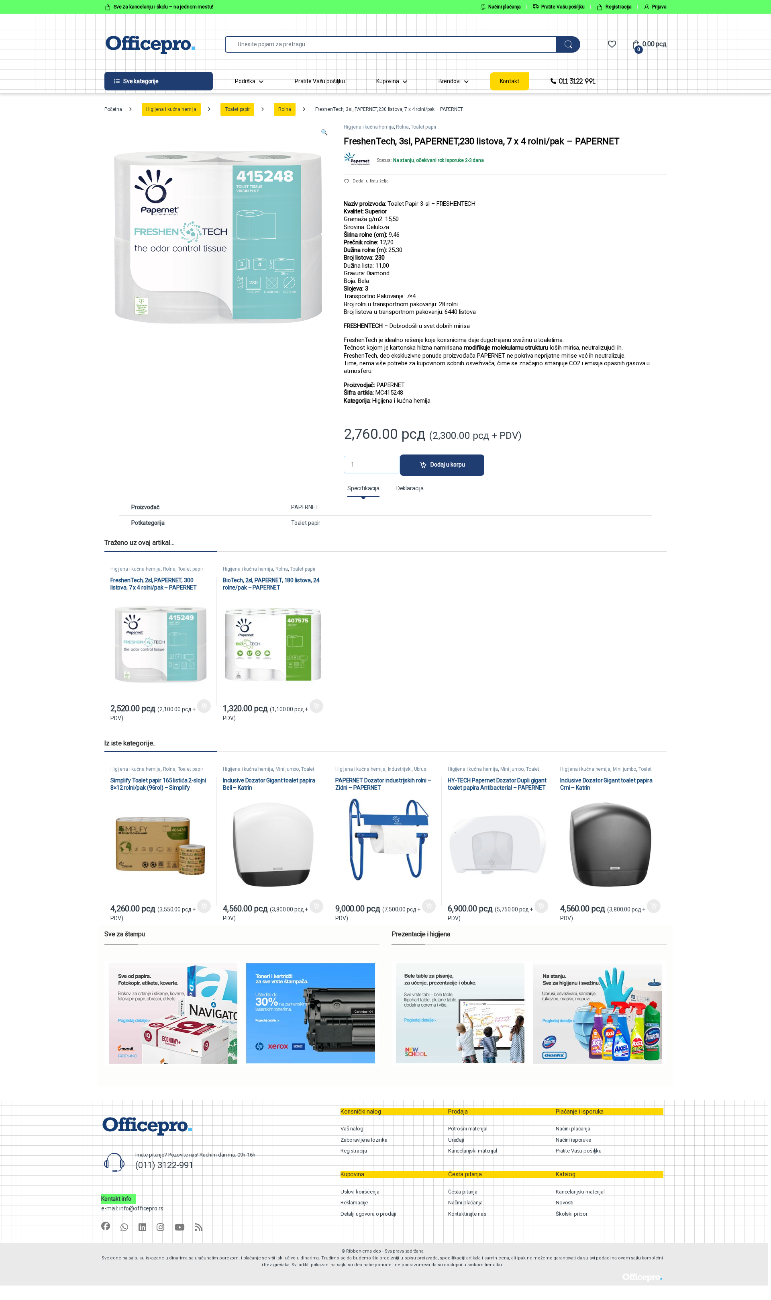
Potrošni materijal (467, 1129)
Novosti (564, 1203)
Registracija (619, 7)
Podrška (245, 81)
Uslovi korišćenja (360, 1192)
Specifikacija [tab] (363, 488)
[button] (324, 132)
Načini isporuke (573, 1140)
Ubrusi (421, 769)
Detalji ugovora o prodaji (368, 1214)
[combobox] (391, 44)
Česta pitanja (462, 1192)
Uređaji (456, 1140)
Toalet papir (237, 109)
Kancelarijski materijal (472, 1151)
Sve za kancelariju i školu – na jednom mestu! (163, 7)
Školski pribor (571, 1214)
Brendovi (450, 81)
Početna (113, 109)
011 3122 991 (577, 81)
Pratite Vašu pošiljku (563, 7)
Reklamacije (354, 1203)
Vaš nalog (352, 1129)
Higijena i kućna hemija (171, 109)
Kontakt (509, 81)
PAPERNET (305, 507)
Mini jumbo (287, 769)
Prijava (659, 7)
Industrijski (400, 769)
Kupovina (387, 81)
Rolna (284, 109)
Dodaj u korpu (447, 464)
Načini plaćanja (504, 7)
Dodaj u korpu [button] (204, 706)
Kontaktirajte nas (467, 1214)
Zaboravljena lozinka (364, 1140)
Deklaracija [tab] (410, 488)
